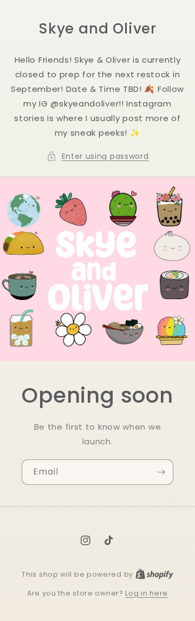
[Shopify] (154, 574)
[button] (98, 156)
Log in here (146, 593)
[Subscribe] (161, 472)
